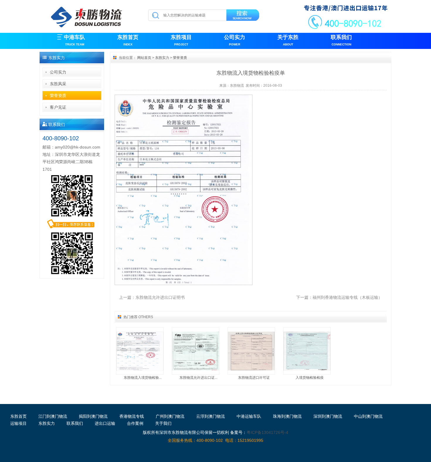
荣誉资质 (58, 95)
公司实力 (234, 40)
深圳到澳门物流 (327, 416)
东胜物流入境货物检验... (143, 378)
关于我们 (163, 423)
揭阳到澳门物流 (93, 416)
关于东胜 (287, 40)
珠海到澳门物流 (287, 416)
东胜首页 (127, 40)
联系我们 (341, 40)
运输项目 (18, 423)
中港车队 (74, 40)
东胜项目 (181, 40)
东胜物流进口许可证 (254, 378)
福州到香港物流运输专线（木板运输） (347, 297)
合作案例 (135, 423)
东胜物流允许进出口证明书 (160, 297)
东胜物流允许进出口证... (198, 378)
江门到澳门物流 (52, 416)
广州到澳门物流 (170, 416)
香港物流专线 (131, 416)
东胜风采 (58, 83)
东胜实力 (162, 58)
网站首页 (144, 58)
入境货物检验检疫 (310, 378)
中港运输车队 (249, 416)
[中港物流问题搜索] (243, 16)
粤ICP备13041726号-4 (267, 432)
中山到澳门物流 (368, 416)
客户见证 (58, 107)
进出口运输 (105, 423)
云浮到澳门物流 (210, 416)
